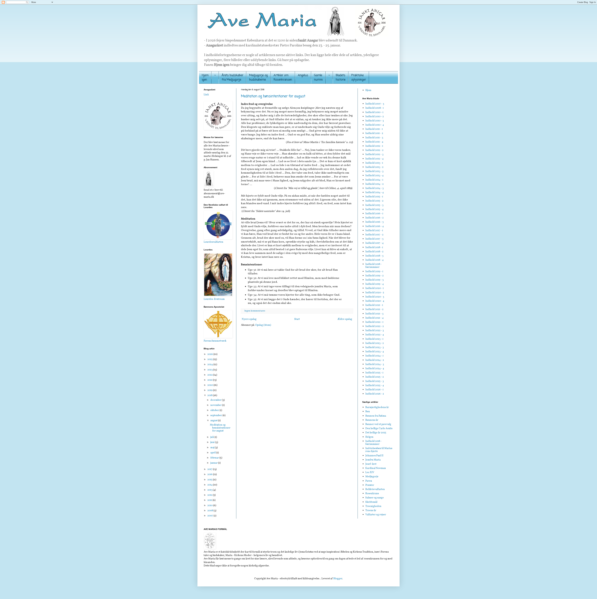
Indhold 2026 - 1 (374, 389)
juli (212, 437)
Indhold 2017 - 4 (374, 243)
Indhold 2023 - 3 (374, 347)
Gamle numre (318, 77)
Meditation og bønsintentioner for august (273, 96)
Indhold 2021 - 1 (374, 305)
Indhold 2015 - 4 (374, 209)
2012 (210, 495)
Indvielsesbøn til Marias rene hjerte (378, 450)
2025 (210, 359)
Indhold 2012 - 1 (374, 146)
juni (212, 442)
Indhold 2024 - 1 (374, 356)
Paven (368, 481)
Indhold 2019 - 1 (374, 271)
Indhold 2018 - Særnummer (373, 266)
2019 (210, 390)
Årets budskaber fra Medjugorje (232, 77)
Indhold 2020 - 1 (374, 288)
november (216, 405)
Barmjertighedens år (377, 407)
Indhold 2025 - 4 (374, 385)
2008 (210, 510)
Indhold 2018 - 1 (374, 247)
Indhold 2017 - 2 (374, 234)
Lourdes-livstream (214, 299)
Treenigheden (373, 506)
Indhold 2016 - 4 (374, 226)
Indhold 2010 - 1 (374, 112)
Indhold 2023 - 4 (374, 351)
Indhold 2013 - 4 (374, 175)
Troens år (370, 510)
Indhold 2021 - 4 (374, 318)
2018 (210, 395)
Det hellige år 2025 (375, 432)
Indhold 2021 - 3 (374, 313)
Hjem (368, 90)
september (216, 415)
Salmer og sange (374, 497)
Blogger (337, 578)
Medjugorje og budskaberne (258, 77)
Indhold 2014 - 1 (374, 180)
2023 (210, 370)
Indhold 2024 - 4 (374, 368)
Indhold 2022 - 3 (374, 330)
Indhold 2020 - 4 (374, 301)
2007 (210, 515)
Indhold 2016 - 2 (374, 218)
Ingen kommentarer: (255, 310)
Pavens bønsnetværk (215, 341)
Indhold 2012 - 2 (374, 150)
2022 (210, 375)
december (216, 400)
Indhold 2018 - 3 (374, 256)
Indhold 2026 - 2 (374, 394)
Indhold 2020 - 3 (374, 297)
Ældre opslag (344, 319)
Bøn (367, 411)
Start (297, 319)
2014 (210, 485)
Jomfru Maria (373, 460)
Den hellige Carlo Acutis (378, 428)
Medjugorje (371, 476)
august (214, 420)
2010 (210, 505)
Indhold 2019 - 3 (374, 280)
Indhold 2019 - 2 (374, 275)
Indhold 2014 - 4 (374, 192)
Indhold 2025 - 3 (374, 381)
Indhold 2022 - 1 (374, 322)
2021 (210, 380)
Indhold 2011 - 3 (374, 137)
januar (214, 463)
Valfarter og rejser (375, 514)
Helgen (369, 437)
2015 (210, 479)
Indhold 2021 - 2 (374, 309)
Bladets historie (340, 77)
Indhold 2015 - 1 (374, 196)
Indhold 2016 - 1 (374, 213)
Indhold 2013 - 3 (374, 171)
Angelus (303, 75)
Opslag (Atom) (263, 325)
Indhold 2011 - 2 (374, 133)
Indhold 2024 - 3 (374, 364)
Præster (369, 485)
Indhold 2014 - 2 (374, 184)
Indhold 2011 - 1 (374, 129)
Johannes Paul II (374, 455)
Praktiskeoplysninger (358, 77)
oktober (215, 410)
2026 (210, 354)
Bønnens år (371, 420)
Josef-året (370, 464)
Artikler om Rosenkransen (283, 77)
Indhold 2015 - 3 (374, 205)
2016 (210, 474)
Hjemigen (205, 77)
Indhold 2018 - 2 (374, 251)
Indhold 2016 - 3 (374, 222)
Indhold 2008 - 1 (374, 108)
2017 (210, 469)
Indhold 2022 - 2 (374, 326)
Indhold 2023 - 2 (374, 343)
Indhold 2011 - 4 (374, 142)
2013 (210, 490)
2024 (210, 364)
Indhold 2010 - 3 (374, 121)
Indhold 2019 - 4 (374, 284)
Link (206, 94)
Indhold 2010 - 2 (374, 116)
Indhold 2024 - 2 (374, 360)
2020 (210, 385)
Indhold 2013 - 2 (374, 167)
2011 (210, 500)
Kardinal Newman (375, 468)
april (213, 452)
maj (212, 447)
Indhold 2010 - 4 (374, 125)
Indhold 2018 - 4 (374, 260)
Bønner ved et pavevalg (378, 424)
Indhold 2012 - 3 (374, 154)
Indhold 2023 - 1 (374, 339)
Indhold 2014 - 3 (374, 188)
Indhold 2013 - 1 (374, 163)
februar (214, 458)
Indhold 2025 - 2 (374, 377)
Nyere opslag (249, 319)
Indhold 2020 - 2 (374, 292)
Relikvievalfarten (375, 489)
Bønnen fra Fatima (375, 416)
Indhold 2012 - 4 (374, 159)
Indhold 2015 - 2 (374, 201)
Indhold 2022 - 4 (374, 334)
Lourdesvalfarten (213, 242)
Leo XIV (369, 472)
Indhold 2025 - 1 (374, 372)
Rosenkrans (372, 493)
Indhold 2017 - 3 (374, 239)
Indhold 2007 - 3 (374, 104)
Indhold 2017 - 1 (374, 230)
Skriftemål (371, 502)
